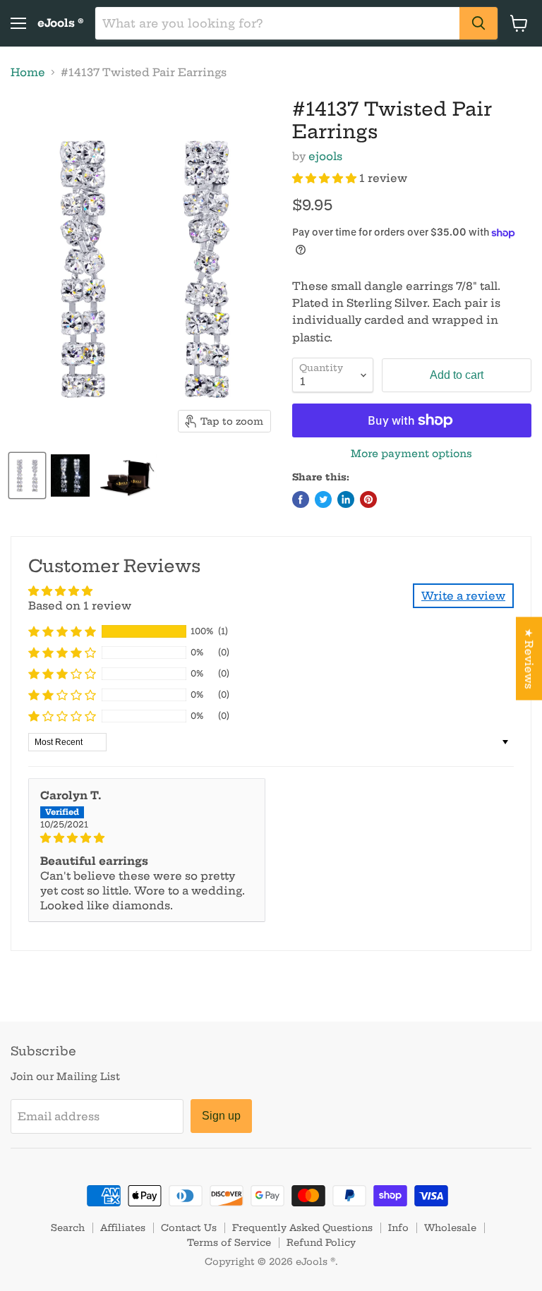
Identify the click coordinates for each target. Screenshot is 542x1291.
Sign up (221, 1116)
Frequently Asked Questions (302, 1227)
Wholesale (450, 1227)
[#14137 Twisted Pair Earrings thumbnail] (27, 475)
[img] (146, 837)
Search (68, 1227)
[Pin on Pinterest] (368, 499)
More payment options (411, 453)
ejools (325, 156)
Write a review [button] (463, 595)
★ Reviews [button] (529, 659)
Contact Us (189, 1227)
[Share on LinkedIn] (345, 499)
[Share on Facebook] (300, 499)
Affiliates (122, 1227)
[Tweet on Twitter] (323, 499)
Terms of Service (229, 1242)
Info (398, 1227)
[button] (325, 178)
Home (28, 72)
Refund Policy (321, 1242)
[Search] (478, 23)
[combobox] (277, 23)
